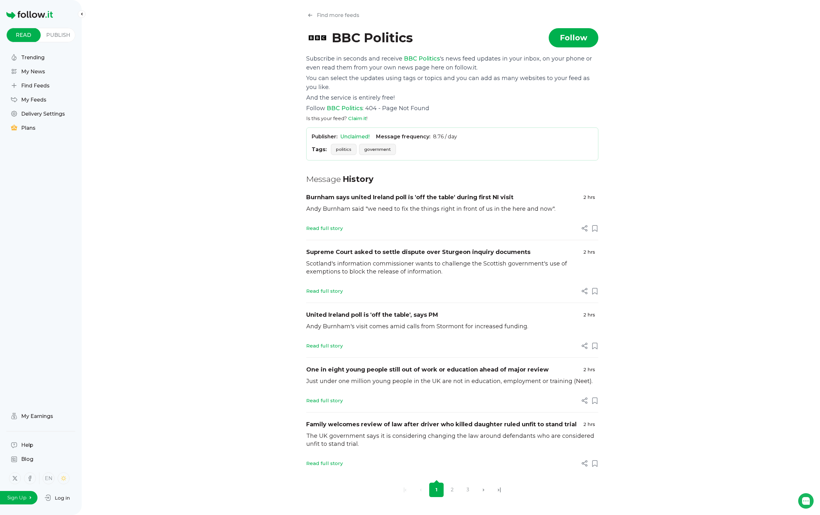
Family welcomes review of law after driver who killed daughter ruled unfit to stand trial (441, 424)
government (377, 149)
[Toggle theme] (63, 478)
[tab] (23, 35)
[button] (57, 498)
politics (343, 149)
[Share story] (584, 228)
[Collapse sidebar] (82, 14)
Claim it (357, 118)
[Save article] (594, 228)
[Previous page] (421, 490)
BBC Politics (422, 58)
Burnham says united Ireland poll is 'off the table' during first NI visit (409, 197)
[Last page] (499, 490)
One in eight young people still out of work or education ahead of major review (427, 369)
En (49, 478)
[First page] (405, 490)
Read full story (324, 228)
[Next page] (483, 490)
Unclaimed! (355, 137)
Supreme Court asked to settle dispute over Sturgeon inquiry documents (418, 252)
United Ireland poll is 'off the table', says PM (372, 314)
